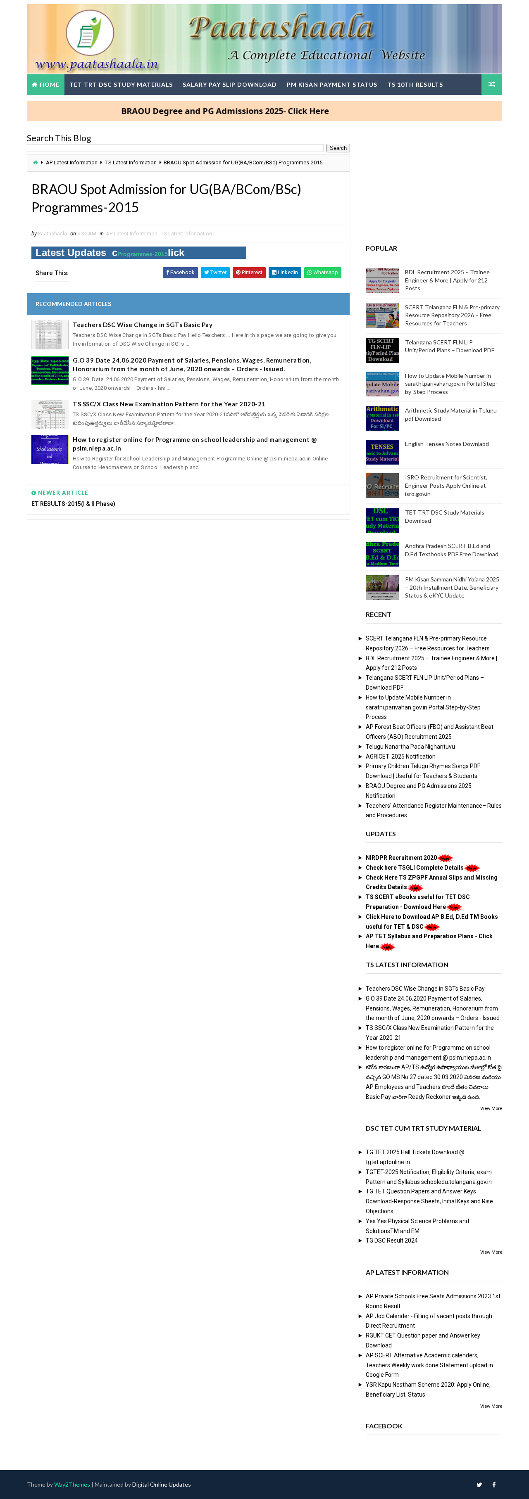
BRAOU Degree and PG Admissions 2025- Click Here (203, 110)
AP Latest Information (72, 162)
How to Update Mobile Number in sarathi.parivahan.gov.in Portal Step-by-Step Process (451, 383)
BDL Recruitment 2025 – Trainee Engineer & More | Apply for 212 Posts (447, 280)
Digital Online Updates (161, 1484)
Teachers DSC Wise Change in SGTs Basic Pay (142, 324)
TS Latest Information (131, 162)
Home (50, 84)
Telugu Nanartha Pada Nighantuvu (410, 746)
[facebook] (494, 1484)
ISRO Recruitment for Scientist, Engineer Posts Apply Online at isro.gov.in (446, 485)
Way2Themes (72, 1484)
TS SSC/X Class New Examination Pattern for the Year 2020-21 (169, 404)
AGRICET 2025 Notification (401, 756)
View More (491, 1108)
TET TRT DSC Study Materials (121, 84)
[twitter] (479, 1484)
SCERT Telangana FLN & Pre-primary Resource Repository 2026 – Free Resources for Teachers (452, 315)
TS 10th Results (415, 84)
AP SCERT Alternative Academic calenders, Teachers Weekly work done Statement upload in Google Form (429, 1365)
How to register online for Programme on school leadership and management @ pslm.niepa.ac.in (195, 444)
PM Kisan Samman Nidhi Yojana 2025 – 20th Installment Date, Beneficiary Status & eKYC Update (452, 587)
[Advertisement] (188, 589)
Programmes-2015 (142, 254)
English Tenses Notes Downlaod (447, 443)
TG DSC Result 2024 (392, 1240)
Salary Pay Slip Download (230, 84)
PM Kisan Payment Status (332, 84)
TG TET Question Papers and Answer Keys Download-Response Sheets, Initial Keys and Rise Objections (429, 1201)
